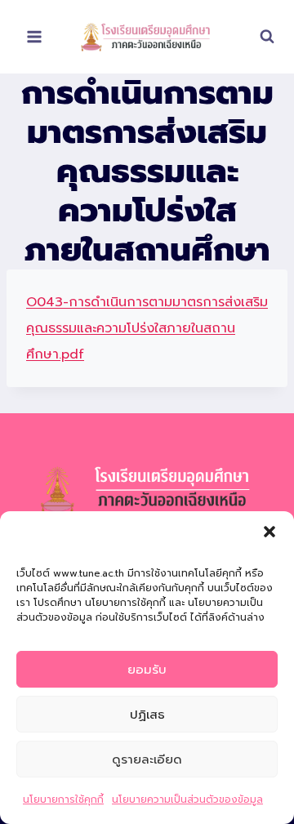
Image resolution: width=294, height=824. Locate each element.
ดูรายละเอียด (147, 759)
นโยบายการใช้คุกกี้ (63, 799)
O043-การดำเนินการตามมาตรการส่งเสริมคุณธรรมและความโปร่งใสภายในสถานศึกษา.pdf (147, 328)
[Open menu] (35, 36)
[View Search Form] (258, 36)
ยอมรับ (147, 670)
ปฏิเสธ (147, 715)
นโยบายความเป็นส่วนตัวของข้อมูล (187, 799)
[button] (269, 531)
